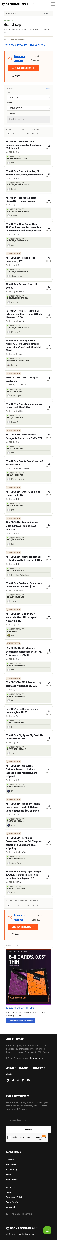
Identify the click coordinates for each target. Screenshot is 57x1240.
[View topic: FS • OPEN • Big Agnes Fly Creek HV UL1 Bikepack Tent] (28, 739)
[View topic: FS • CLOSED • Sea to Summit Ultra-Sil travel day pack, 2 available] (28, 526)
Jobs (8, 1192)
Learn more (36, 1058)
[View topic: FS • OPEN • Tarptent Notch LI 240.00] (28, 288)
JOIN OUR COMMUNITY (22, 68)
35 (28, 133)
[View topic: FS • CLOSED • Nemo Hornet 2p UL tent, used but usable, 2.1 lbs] (28, 558)
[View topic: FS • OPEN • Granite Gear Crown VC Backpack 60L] (28, 465)
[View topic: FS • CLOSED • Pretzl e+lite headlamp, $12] (28, 259)
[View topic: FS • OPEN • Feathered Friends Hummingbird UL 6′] (28, 712)
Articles (10, 1068)
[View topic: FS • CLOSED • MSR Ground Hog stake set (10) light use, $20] (28, 684)
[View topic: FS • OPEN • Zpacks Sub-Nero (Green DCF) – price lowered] (28, 201)
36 (33, 133)
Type (8, 92)
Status (9, 103)
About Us (10, 1187)
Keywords (11, 113)
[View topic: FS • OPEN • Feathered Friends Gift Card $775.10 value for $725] (28, 587)
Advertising (11, 1207)
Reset (48, 89)
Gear (8, 1074)
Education (24, 1068)
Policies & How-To (15, 44)
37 (38, 133)
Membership (12, 1179)
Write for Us (12, 1202)
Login (17, 76)
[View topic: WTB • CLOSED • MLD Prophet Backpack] (28, 379)
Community (38, 1068)
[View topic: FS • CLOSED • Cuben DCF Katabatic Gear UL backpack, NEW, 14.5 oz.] (28, 617)
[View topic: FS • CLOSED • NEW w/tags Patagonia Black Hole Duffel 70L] (28, 436)
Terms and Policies (15, 1197)
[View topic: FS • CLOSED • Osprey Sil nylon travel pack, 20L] (28, 493)
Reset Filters (37, 44)
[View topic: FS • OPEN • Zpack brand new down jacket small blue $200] (28, 408)
